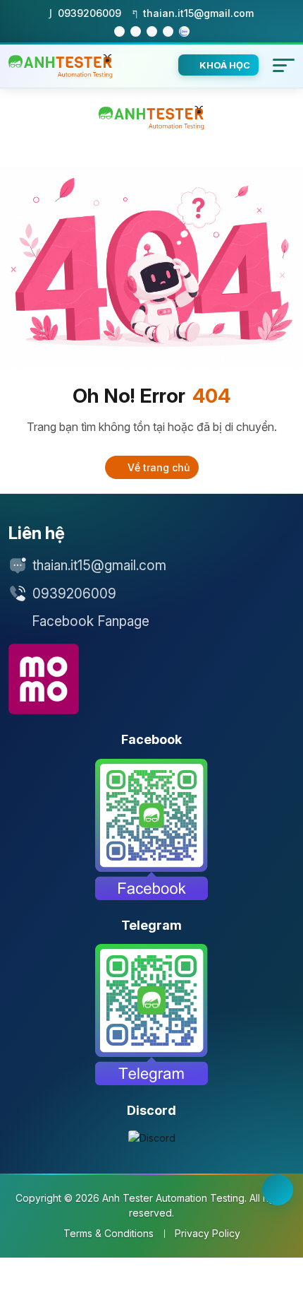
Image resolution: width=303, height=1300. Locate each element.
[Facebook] (151, 829)
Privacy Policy (207, 1233)
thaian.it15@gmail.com (99, 565)
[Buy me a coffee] (43, 679)
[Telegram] (151, 1014)
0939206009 (74, 594)
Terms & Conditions (108, 1233)
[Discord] (151, 1138)
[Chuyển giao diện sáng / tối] (277, 1189)
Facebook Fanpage (90, 621)
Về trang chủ (157, 467)
